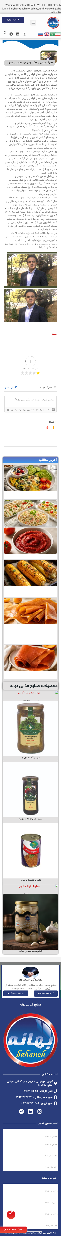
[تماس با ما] (11, 1215)
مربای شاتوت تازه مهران (30, 819)
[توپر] (8, 410)
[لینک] (40, 410)
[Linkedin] (17, 34)
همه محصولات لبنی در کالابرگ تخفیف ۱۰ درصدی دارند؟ (31, 1132)
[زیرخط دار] (16, 410)
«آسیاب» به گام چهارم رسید (42, 1141)
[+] (48, 409)
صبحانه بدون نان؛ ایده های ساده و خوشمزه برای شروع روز (32, 1186)
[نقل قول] (32, 410)
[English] (46, 34)
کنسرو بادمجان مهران (30, 880)
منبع (54, 334)
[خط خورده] (20, 410)
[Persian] (58, 34)
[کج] (12, 410)
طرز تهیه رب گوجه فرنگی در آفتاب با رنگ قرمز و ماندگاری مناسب (31, 1209)
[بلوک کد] (36, 410)
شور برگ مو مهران (30, 758)
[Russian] (41, 34)
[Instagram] (24, 34)
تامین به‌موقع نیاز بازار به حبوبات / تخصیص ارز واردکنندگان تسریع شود (31, 1162)
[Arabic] (52, 34)
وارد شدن (9, 387)
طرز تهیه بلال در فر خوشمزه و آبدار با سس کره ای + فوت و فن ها (32, 1221)
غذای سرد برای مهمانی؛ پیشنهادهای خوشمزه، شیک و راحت (33, 1198)
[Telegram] (11, 34)
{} (44, 409)
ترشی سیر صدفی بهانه (30, 951)
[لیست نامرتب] (28, 410)
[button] (33, 23)
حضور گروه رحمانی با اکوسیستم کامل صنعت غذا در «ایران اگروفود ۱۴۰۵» (31, 1151)
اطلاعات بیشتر (31, 696)
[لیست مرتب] (24, 410)
